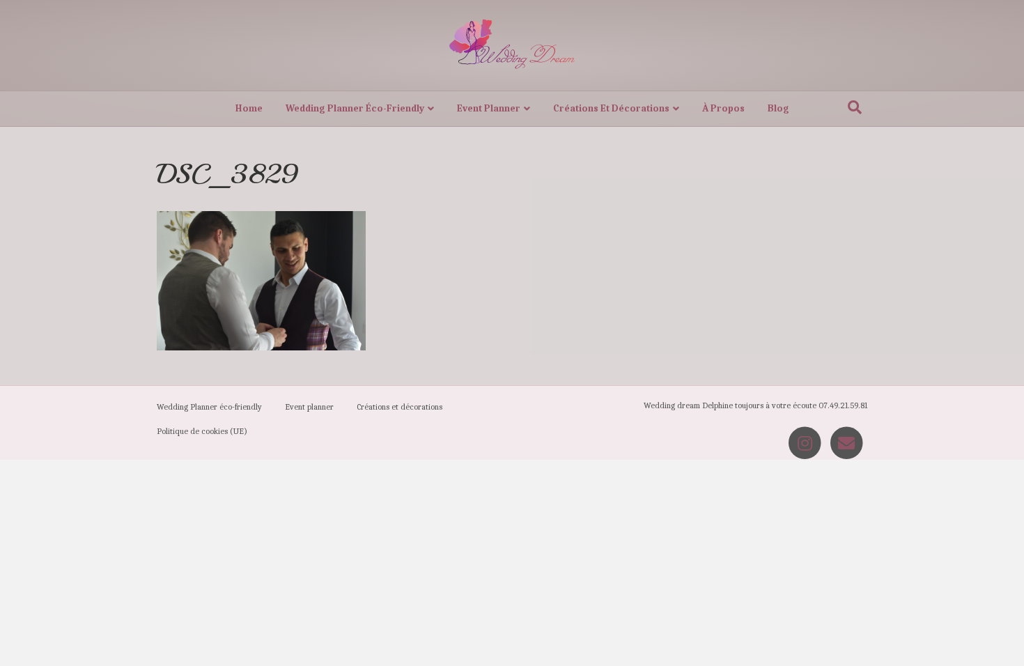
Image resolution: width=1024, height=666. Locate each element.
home (249, 108)
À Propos (723, 108)
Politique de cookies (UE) (202, 431)
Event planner (488, 108)
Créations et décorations (611, 108)
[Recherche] (854, 107)
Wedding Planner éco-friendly (355, 108)
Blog (778, 108)
